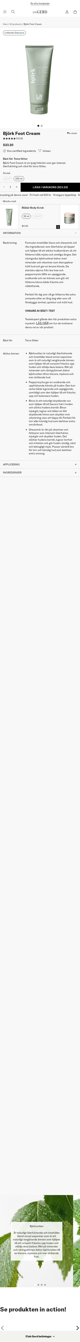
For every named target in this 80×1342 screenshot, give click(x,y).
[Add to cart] (58, 227)
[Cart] (75, 12)
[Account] (67, 12)
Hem (5, 24)
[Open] (5, 12)
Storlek (6, 173)
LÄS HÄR (42, 323)
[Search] (13, 12)
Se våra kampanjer (40, 3)
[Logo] (40, 12)
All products (15, 24)
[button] (40, 1336)
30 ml (7, 178)
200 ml (19, 178)
